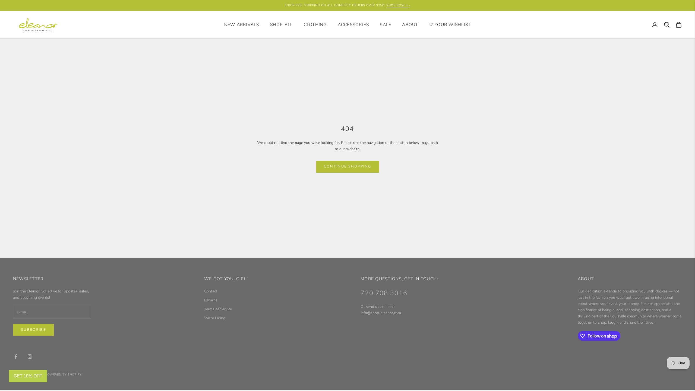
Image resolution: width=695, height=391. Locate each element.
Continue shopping (347, 166)
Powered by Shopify (63, 375)
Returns (210, 300)
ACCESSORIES (353, 25)
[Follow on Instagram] (30, 356)
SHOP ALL (281, 25)
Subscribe (33, 329)
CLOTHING (315, 25)
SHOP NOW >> (398, 5)
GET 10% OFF (28, 376)
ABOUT (410, 25)
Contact (210, 291)
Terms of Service (218, 309)
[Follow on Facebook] (15, 356)
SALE (385, 25)
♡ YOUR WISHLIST (450, 25)
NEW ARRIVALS (241, 25)
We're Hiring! (215, 318)
